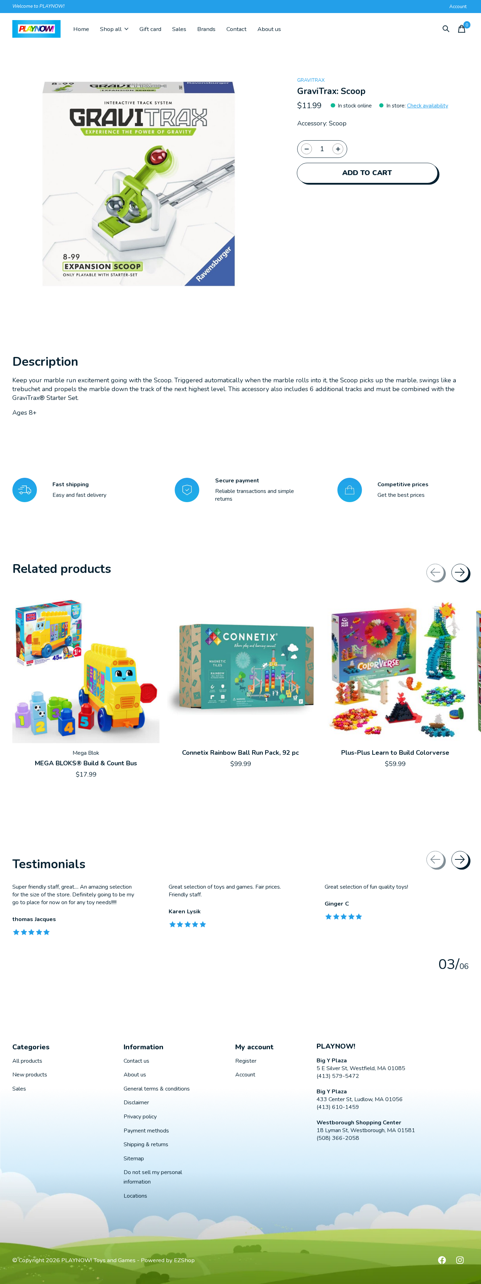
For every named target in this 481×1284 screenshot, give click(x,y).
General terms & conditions (157, 1089)
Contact (236, 29)
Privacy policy (140, 1117)
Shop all (110, 29)
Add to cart (367, 173)
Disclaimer (136, 1102)
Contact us (136, 1061)
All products (27, 1061)
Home (81, 29)
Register (245, 1061)
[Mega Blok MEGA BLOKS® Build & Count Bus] (86, 669)
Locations (135, 1196)
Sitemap (134, 1158)
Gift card (150, 29)
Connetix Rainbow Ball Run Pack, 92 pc (240, 752)
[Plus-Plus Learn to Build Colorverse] (395, 669)
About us (269, 29)
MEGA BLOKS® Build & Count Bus (86, 763)
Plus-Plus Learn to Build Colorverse (395, 752)
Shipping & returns (146, 1144)
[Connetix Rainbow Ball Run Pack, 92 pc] (240, 669)
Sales (179, 29)
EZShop (184, 1260)
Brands (206, 29)
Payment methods (146, 1131)
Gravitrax (311, 80)
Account (245, 1075)
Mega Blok (86, 753)
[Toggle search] (446, 29)
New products (29, 1075)
